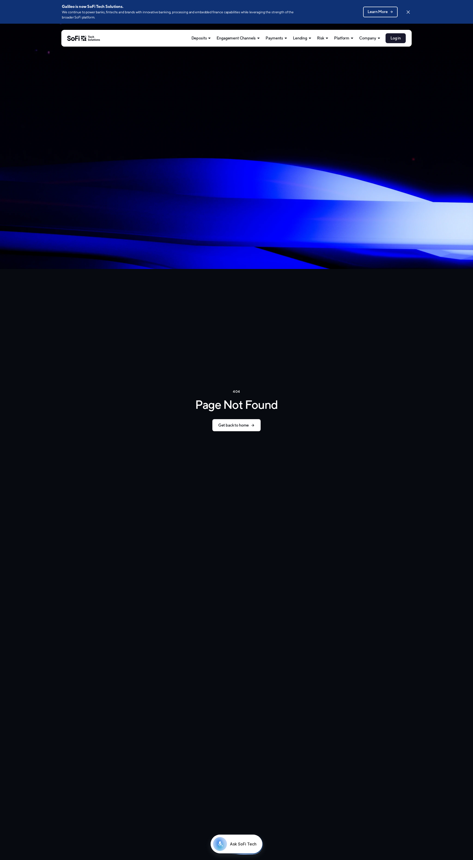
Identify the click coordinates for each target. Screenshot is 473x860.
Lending (300, 38)
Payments (274, 38)
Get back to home (233, 425)
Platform (341, 38)
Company (367, 38)
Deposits (199, 38)
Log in (395, 38)
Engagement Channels (236, 38)
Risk (320, 38)
